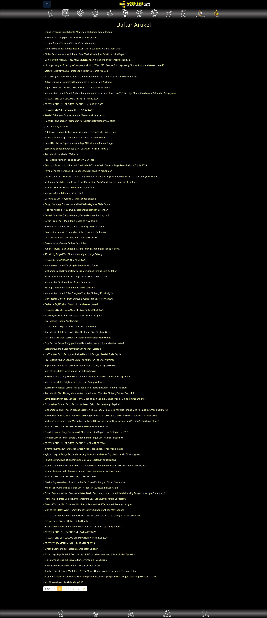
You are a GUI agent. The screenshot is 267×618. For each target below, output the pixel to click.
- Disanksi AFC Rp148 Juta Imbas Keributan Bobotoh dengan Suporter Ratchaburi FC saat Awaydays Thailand (100, 176)
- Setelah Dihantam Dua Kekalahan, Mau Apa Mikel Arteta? (74, 115)
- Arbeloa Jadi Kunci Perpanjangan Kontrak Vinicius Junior (73, 315)
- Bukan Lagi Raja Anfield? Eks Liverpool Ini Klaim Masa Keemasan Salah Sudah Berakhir (89, 554)
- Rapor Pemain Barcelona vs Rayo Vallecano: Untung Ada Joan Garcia (79, 365)
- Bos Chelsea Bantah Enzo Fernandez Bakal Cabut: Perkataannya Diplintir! (82, 404)
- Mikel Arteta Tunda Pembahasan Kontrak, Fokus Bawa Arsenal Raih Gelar (82, 48)
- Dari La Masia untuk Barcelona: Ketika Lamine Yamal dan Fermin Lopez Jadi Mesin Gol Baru (91, 515)
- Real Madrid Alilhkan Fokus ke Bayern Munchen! (69, 159)
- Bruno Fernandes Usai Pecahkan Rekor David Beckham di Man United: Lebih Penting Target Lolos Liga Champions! (104, 493)
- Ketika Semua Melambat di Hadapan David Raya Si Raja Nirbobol (77, 82)
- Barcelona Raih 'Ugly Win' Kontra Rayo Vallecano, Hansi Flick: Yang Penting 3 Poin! (86, 376)
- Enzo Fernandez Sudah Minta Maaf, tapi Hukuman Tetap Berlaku (78, 31)
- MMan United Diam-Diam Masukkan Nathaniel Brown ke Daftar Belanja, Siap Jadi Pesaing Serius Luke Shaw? (101, 421)
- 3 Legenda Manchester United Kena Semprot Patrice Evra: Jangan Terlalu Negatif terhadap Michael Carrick (99, 576)
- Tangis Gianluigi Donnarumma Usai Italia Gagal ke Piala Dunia (76, 204)
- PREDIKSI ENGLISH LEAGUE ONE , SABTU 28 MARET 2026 (73, 309)
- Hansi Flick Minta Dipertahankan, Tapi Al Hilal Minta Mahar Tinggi (78, 143)
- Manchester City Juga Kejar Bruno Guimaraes (67, 282)
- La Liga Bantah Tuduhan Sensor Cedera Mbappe (69, 43)
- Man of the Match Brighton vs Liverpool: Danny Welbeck (73, 382)
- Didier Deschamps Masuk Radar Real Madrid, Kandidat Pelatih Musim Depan (84, 54)
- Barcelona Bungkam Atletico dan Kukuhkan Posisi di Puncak (75, 148)
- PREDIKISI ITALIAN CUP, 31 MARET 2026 (64, 259)
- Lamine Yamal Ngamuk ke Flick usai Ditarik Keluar (70, 326)
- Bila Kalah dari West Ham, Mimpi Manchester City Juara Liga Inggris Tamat (82, 526)
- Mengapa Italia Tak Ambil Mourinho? (63, 193)
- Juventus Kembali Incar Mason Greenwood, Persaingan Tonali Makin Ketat (83, 448)
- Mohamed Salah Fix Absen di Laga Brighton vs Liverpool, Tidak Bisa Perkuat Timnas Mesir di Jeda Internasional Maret (105, 409)
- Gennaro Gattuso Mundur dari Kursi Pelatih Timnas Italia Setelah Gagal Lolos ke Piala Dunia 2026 (95, 165)
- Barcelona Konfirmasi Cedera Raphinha (64, 243)
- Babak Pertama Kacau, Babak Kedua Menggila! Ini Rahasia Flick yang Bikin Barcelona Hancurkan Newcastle (100, 415)
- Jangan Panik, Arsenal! (55, 126)
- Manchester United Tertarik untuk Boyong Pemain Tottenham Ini (78, 298)
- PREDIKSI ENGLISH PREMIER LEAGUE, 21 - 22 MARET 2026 (74, 443)
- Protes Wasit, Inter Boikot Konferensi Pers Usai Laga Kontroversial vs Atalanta (85, 498)
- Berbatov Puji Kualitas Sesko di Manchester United (70, 304)
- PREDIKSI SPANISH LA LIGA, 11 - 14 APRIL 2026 (68, 109)
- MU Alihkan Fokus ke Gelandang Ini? (63, 582)
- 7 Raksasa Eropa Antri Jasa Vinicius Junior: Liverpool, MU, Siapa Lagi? (79, 132)
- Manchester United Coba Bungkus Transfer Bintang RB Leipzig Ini (78, 293)
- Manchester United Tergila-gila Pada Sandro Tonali (70, 265)
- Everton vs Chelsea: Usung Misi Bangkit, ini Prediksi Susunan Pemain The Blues (85, 387)
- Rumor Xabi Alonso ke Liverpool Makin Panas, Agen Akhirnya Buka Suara (82, 471)
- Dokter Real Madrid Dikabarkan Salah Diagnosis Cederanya (75, 232)
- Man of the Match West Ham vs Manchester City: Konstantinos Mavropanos (83, 509)
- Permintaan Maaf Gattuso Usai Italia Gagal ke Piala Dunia (74, 226)
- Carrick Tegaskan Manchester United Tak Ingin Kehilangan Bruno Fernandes (84, 482)
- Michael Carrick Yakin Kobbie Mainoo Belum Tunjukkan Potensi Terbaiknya (83, 437)
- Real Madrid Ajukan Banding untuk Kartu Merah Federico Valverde (78, 359)
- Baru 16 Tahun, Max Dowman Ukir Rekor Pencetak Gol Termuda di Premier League (87, 504)
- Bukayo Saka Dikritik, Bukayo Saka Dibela (65, 521)
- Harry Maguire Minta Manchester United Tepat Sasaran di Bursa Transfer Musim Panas (89, 76)
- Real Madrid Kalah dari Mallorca (60, 154)
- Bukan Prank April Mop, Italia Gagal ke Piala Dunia (70, 220)
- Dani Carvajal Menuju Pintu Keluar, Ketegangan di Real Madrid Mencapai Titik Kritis (87, 59)
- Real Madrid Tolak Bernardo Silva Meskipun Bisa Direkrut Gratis (77, 332)
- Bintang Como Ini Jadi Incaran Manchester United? (70, 548)
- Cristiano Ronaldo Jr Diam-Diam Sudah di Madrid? (70, 237)
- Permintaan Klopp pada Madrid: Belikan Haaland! (69, 37)
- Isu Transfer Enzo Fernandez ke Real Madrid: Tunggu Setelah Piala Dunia (82, 354)
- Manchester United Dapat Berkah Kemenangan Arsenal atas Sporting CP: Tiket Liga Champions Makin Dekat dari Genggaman (110, 93)
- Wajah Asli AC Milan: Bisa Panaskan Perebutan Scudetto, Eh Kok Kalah (80, 487)
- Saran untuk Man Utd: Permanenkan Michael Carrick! (72, 348)
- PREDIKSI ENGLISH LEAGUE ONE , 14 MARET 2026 (69, 532)
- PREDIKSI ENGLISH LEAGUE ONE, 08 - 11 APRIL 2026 (70, 98)
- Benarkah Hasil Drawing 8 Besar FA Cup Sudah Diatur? (72, 565)
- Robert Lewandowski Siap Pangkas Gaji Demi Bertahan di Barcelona (79, 459)
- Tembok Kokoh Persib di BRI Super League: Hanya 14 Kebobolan (77, 170)
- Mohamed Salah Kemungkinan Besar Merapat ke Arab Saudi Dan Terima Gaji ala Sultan (89, 182)
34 (84, 588)
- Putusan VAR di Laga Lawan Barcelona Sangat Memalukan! (74, 137)
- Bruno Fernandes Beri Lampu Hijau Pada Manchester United (75, 276)
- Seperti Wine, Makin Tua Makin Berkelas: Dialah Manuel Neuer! (77, 87)
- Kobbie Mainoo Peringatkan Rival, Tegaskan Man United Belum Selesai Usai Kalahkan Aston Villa (94, 465)
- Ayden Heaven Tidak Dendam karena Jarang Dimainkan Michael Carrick (81, 248)
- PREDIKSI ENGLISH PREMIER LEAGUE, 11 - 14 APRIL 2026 (73, 104)
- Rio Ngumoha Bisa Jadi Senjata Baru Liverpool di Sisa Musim (75, 559)
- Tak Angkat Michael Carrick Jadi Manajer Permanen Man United (77, 337)
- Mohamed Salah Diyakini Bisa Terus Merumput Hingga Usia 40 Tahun (80, 270)
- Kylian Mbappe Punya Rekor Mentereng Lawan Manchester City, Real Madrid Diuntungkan (91, 454)
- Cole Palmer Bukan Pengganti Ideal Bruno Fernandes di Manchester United (83, 343)
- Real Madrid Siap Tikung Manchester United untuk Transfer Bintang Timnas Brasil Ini (88, 393)
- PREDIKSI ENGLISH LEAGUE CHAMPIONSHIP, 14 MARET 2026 (75, 537)
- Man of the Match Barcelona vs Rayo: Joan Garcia (69, 370)
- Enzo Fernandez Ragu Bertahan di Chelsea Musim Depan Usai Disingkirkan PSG (85, 432)
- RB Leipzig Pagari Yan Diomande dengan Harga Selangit (73, 254)
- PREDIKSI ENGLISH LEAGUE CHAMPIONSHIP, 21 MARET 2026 (75, 426)
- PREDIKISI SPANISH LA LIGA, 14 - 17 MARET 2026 (69, 543)
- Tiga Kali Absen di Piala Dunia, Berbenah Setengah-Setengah (75, 209)
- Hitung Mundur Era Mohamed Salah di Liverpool (69, 287)
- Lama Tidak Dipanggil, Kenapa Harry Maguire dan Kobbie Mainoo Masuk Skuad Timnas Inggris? (94, 398)
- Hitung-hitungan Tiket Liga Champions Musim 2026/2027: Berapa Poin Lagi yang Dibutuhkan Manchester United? (103, 65)
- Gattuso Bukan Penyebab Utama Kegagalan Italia (69, 198)
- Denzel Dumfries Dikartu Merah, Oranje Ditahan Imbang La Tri (76, 215)
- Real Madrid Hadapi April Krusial (61, 320)
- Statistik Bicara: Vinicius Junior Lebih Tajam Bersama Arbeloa (75, 70)
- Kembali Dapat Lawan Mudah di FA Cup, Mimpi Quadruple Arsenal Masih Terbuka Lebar (90, 571)
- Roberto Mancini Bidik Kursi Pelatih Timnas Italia (69, 187)
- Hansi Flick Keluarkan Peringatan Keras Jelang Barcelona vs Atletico (79, 120)
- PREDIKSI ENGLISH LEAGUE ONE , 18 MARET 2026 (69, 476)
